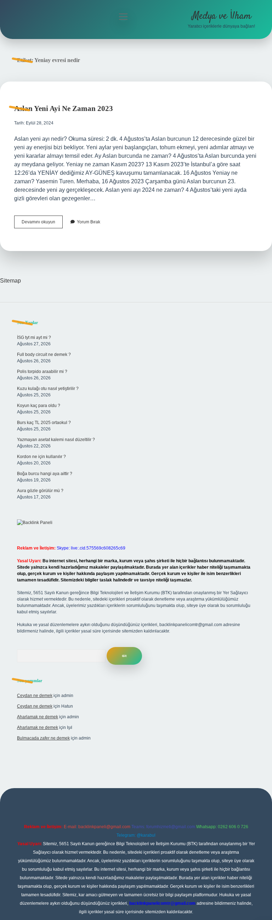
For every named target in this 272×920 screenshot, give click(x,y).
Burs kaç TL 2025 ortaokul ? (44, 422)
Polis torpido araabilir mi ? (42, 371)
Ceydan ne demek (34, 695)
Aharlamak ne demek (37, 716)
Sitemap (10, 281)
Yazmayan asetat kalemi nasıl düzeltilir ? (56, 439)
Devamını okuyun (42, 223)
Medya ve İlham (221, 16)
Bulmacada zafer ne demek (43, 738)
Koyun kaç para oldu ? (38, 405)
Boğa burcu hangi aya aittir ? (44, 473)
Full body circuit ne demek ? (44, 354)
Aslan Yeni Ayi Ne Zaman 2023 (63, 108)
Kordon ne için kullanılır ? (41, 456)
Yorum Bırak (88, 221)
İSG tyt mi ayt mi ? (34, 337)
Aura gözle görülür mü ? (40, 490)
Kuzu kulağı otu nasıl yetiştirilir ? (48, 388)
